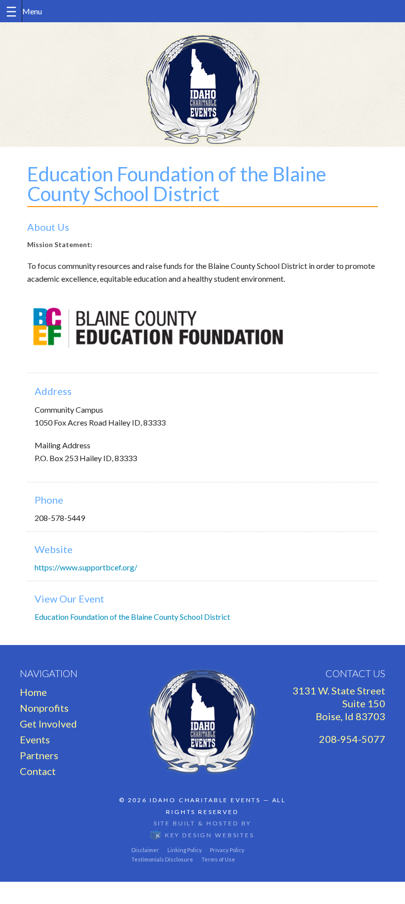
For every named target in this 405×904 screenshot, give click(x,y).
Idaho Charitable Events (205, 800)
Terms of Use (218, 859)
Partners (39, 755)
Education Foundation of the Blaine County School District (132, 616)
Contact (38, 771)
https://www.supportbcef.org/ (86, 567)
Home (33, 692)
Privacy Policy (227, 850)
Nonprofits (44, 708)
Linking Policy (184, 850)
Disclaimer (145, 850)
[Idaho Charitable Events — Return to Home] (202, 84)
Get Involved (48, 724)
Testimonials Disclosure (162, 859)
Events (35, 739)
